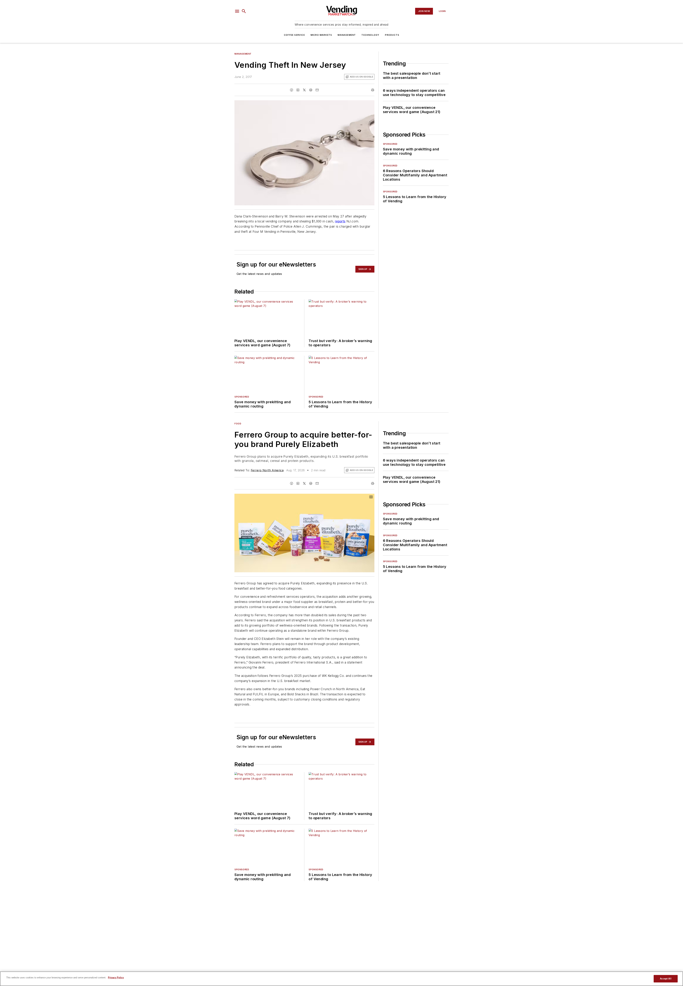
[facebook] (291, 90)
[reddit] (311, 90)
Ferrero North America (267, 470)
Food (237, 423)
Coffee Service (294, 35)
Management (347, 35)
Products (392, 35)
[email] (317, 90)
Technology (370, 35)
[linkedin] (298, 90)
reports (340, 221)
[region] (341, 978)
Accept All (665, 978)
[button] (237, 11)
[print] (372, 90)
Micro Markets (321, 35)
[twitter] (304, 90)
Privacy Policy (116, 977)
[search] (244, 11)
